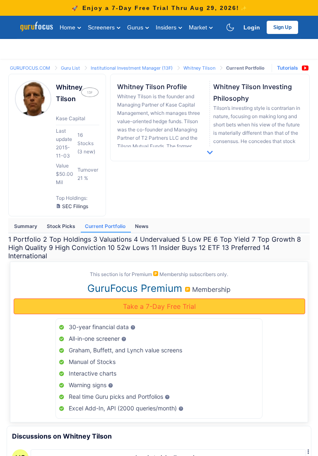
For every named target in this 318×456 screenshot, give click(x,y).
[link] (30, 67)
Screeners (102, 27)
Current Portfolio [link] (245, 68)
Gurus (136, 27)
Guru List (71, 68)
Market (199, 27)
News (142, 226)
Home (68, 27)
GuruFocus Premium (136, 288)
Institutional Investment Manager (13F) (132, 68)
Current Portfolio (106, 226)
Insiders (167, 27)
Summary (26, 226)
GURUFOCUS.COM (30, 68)
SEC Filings (75, 206)
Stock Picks (62, 226)
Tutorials (287, 68)
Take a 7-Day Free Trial (159, 306)
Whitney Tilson (200, 68)
